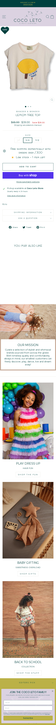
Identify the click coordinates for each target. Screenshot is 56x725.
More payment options (27, 182)
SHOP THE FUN (28, 474)
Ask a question (28, 218)
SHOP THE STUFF (28, 673)
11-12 (37, 140)
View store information (16, 196)
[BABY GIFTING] (28, 520)
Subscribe (28, 718)
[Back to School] (28, 619)
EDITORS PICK (27, 683)
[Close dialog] (52, 691)
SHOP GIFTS (28, 574)
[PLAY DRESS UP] (28, 421)
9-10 (28, 140)
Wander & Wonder (28, 112)
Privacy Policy (47, 714)
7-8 (18, 140)
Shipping (18, 125)
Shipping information (28, 212)
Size (28, 135)
